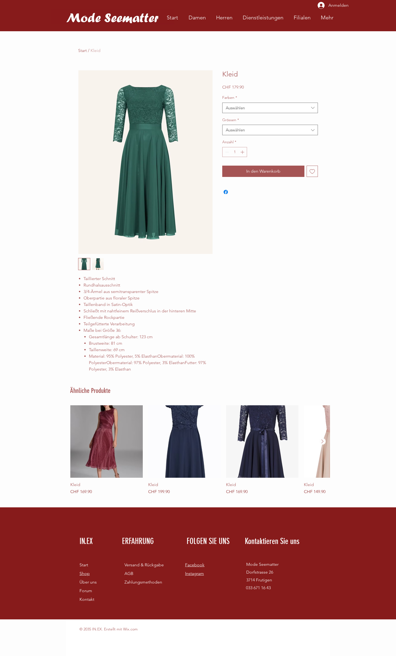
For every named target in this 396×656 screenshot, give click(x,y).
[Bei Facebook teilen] (226, 192)
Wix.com (130, 629)
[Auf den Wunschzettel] (312, 171)
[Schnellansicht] (106, 441)
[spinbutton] (234, 152)
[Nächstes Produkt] (322, 441)
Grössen (230, 119)
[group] (200, 450)
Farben (229, 97)
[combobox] (270, 108)
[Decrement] (226, 152)
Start (82, 50)
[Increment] (242, 152)
